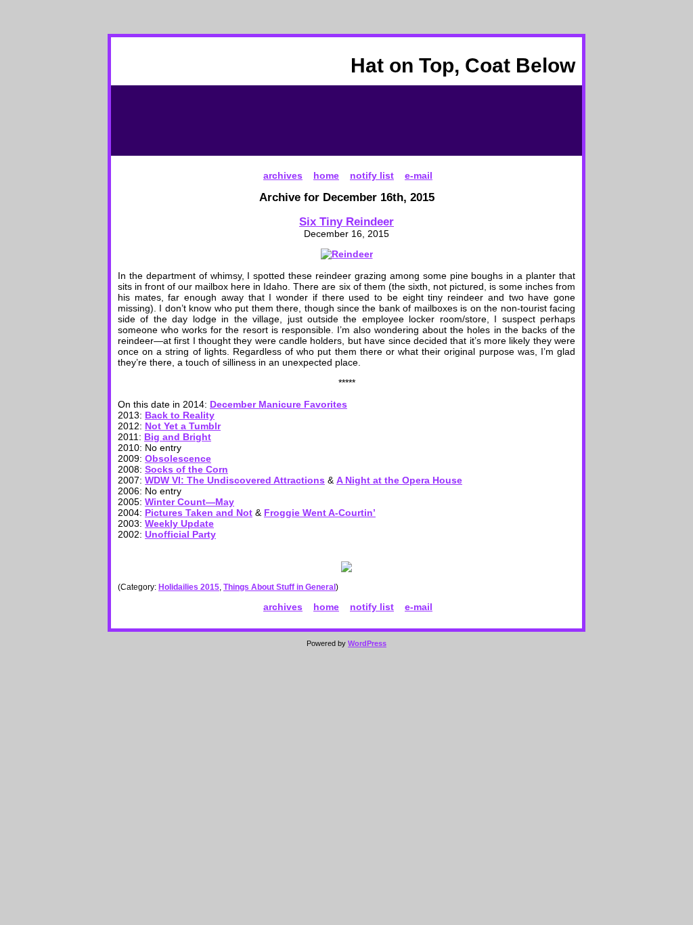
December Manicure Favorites (278, 404)
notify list (372, 175)
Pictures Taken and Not (198, 512)
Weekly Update (179, 523)
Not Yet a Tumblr (183, 426)
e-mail (418, 175)
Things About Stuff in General (279, 587)
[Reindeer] (347, 254)
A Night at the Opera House (399, 480)
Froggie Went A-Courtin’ (320, 512)
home (326, 175)
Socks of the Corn (186, 469)
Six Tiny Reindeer (346, 221)
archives (283, 175)
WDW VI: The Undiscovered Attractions (235, 480)
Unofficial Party (180, 534)
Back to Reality (180, 415)
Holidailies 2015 (188, 587)
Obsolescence (178, 458)
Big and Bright (177, 436)
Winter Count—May (189, 501)
